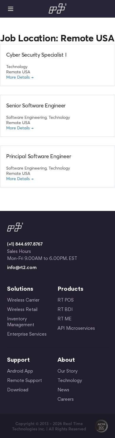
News (63, 390)
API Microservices (76, 329)
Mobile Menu (10, 8)
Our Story (68, 371)
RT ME (65, 319)
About (66, 360)
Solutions (20, 289)
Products (70, 289)
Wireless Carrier (23, 300)
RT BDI (65, 310)
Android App (20, 371)
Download (17, 390)
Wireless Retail (22, 310)
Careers (66, 400)
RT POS (66, 300)
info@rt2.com (22, 267)
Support (18, 360)
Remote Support (24, 381)
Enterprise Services (27, 334)
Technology (70, 381)
